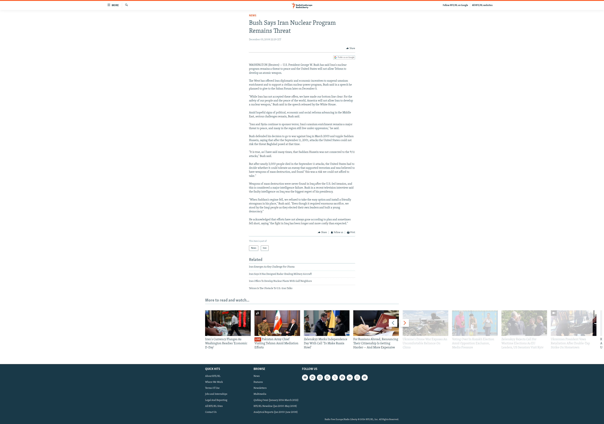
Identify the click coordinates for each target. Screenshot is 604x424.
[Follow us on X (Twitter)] (335, 377)
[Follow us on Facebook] (342, 377)
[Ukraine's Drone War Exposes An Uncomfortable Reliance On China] (425, 323)
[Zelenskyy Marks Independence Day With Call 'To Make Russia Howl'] (327, 323)
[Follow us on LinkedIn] (350, 377)
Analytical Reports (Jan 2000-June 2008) (276, 412)
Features (258, 382)
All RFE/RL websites (482, 5)
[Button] (350, 48)
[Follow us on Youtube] (305, 377)
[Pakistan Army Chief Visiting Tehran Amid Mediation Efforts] (277, 323)
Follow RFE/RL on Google (455, 5)
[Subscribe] (365, 377)
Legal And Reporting (216, 400)
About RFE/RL (213, 376)
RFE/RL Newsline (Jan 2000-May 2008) (275, 406)
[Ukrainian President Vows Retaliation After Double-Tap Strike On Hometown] (573, 323)
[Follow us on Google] (327, 377)
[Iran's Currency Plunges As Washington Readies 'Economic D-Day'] (228, 323)
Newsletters (260, 388)
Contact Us (211, 412)
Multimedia (260, 394)
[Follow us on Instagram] (320, 377)
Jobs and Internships (216, 394)
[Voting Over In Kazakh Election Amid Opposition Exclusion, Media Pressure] (475, 323)
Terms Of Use (212, 388)
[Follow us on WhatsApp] (357, 377)
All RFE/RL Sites (214, 406)
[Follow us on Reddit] (312, 377)
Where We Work (214, 382)
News (252, 15)
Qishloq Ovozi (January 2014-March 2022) (276, 400)
